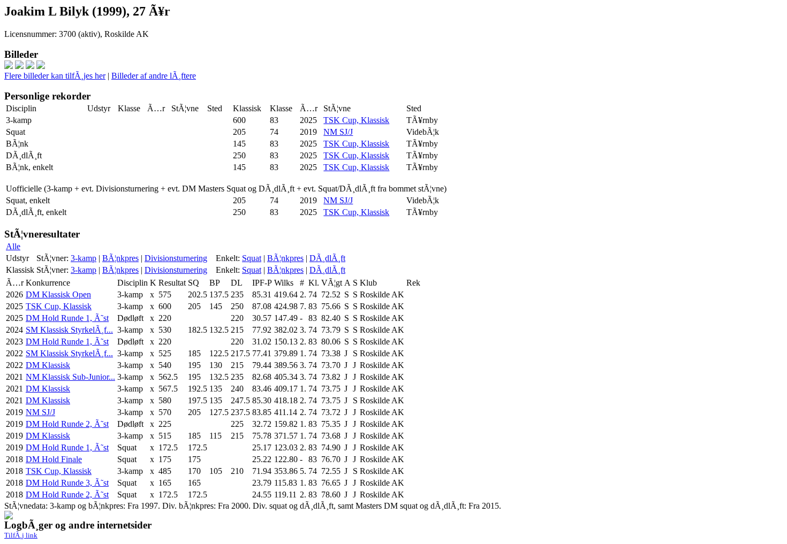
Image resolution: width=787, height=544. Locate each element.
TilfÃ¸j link (20, 535)
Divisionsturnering (176, 258)
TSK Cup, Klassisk (356, 120)
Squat (251, 258)
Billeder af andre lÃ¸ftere (153, 75)
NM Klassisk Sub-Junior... (70, 376)
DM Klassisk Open (58, 294)
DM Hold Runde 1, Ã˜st (67, 318)
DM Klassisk (48, 365)
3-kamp (83, 258)
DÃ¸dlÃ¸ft (327, 258)
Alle (13, 246)
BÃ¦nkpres (120, 258)
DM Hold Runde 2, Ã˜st (67, 423)
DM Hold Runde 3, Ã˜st (67, 482)
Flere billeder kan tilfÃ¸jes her (54, 75)
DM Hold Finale (54, 459)
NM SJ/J (338, 131)
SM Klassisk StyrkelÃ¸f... (69, 329)
